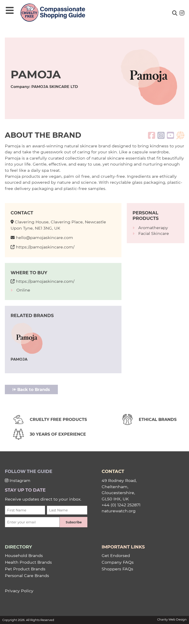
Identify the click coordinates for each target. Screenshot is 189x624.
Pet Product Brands (25, 568)
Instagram (19, 480)
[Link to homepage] (53, 13)
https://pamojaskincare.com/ (45, 247)
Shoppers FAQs (117, 568)
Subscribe (74, 522)
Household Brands (24, 555)
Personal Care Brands (27, 575)
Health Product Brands (28, 562)
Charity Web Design (172, 619)
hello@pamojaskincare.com (44, 237)
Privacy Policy (19, 590)
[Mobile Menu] (10, 10)
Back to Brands (33, 389)
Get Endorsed (116, 555)
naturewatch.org (119, 510)
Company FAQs (118, 562)
